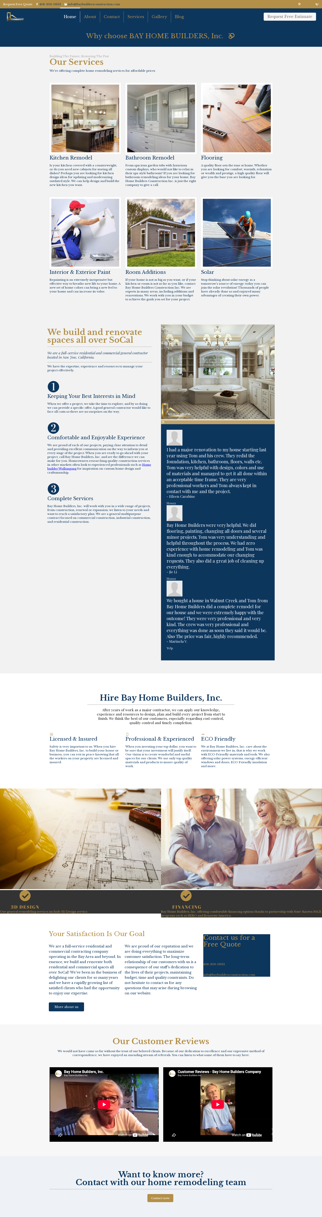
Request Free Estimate (289, 16)
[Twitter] (294, 4)
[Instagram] (311, 4)
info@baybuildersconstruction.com (94, 4)
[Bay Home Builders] (15, 16)
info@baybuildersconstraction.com (229, 975)
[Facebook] (288, 4)
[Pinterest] (305, 4)
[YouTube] (300, 4)
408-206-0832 (50, 4)
